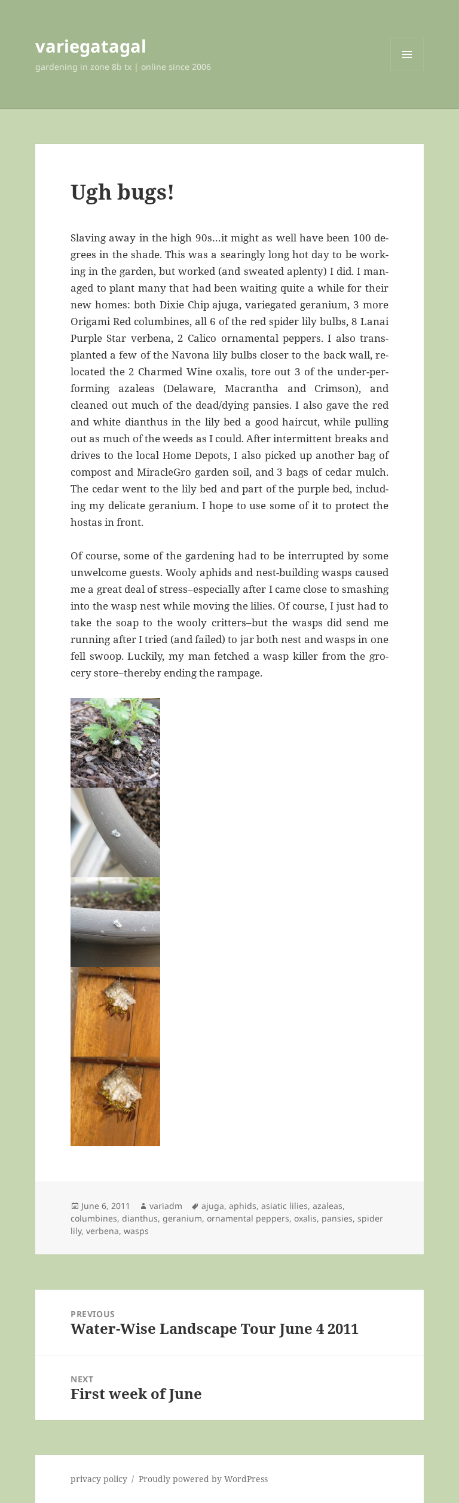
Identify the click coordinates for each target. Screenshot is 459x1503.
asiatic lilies (284, 1205)
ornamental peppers (248, 1218)
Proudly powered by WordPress (203, 1478)
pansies (337, 1218)
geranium (182, 1218)
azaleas (327, 1205)
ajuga (212, 1205)
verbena (102, 1230)
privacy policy (99, 1478)
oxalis (305, 1218)
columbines (94, 1218)
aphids (242, 1205)
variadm (165, 1205)
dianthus (140, 1218)
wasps (136, 1230)
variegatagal (90, 45)
